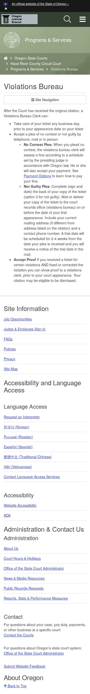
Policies (10, 348)
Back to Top (16, 685)
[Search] (67, 19)
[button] (5, 8)
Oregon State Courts (30, 58)
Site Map (11, 368)
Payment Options (37, 175)
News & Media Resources (24, 578)
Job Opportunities (18, 318)
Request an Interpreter (22, 416)
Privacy (9, 358)
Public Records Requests (24, 588)
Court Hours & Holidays (22, 558)
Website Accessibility (20, 505)
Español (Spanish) (18, 446)
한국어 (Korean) (16, 426)
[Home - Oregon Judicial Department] (6, 58)
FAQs (8, 338)
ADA (7, 515)
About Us (11, 548)
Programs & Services (27, 68)
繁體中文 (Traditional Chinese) (28, 456)
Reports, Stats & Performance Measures (36, 598)
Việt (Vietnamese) (18, 466)
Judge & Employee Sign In (25, 328)
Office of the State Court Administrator (34, 568)
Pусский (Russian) (18, 436)
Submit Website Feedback (24, 666)
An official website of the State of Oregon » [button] (40, 3)
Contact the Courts (19, 634)
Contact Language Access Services (32, 476)
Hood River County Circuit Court (35, 63)
